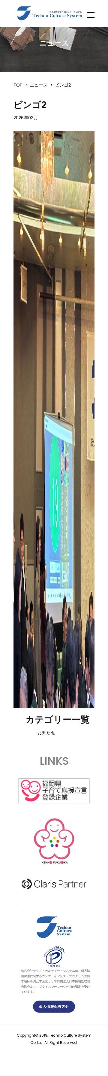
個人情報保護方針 (54, 1006)
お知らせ (47, 732)
